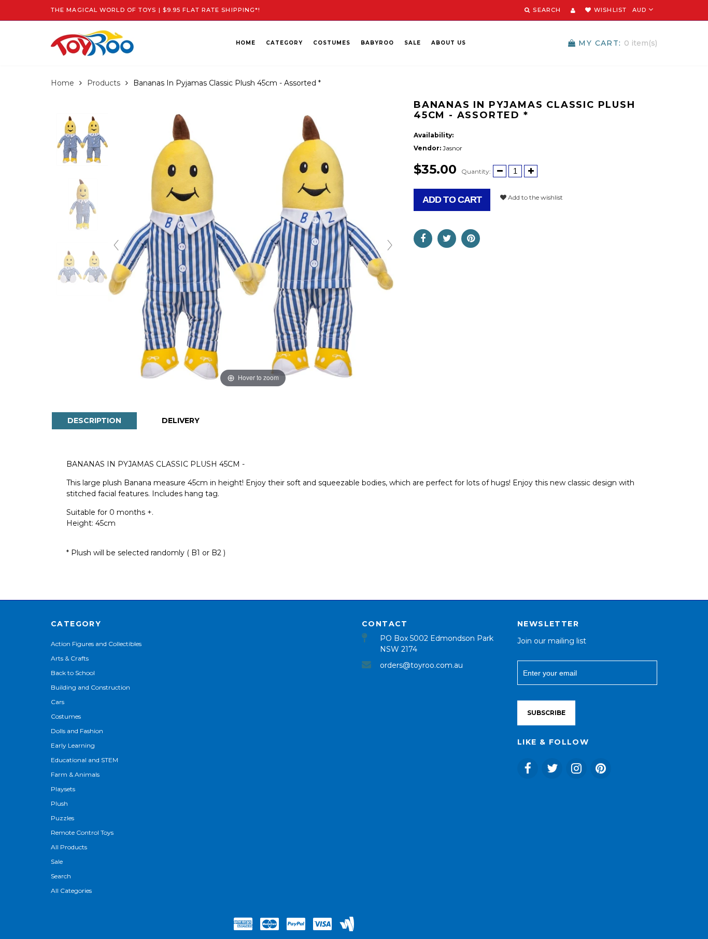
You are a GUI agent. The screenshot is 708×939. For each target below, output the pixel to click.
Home (246, 42)
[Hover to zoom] (253, 244)
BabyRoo (377, 42)
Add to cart (452, 199)
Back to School (73, 673)
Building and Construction (90, 687)
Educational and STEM (84, 760)
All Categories (71, 890)
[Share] (423, 238)
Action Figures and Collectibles (96, 644)
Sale (412, 42)
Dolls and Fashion (77, 731)
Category (284, 42)
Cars (57, 702)
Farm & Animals (75, 774)
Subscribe (546, 713)
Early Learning (73, 745)
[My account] (573, 10)
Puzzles (62, 818)
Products (103, 83)
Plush (59, 803)
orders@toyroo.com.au (421, 665)
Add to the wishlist (534, 197)
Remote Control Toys (82, 832)
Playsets (63, 789)
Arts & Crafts (70, 658)
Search (61, 876)
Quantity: (476, 171)
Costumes (331, 42)
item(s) (617, 43)
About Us (448, 42)
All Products (69, 847)
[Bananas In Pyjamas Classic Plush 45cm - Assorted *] (83, 139)
